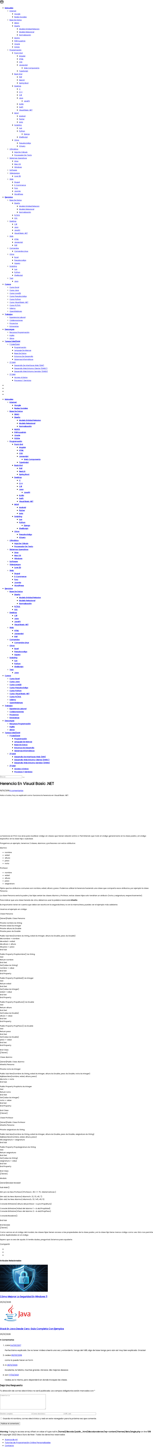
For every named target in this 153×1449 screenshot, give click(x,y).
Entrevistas (14, 326)
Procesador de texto (23, 155)
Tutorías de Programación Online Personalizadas (28, 1442)
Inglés (12, 335)
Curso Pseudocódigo (18, 296)
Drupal (17, 182)
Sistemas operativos (18, 158)
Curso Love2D (15, 293)
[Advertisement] (76, 815)
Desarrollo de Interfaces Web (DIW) (29, 365)
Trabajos (9, 314)
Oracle (17, 44)
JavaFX (27, 101)
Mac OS (17, 164)
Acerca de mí (11, 1439)
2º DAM (12, 374)
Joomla (17, 191)
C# (20, 95)
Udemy (13, 308)
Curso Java (14, 290)
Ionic (21, 122)
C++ (21, 92)
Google (17, 14)
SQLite (17, 47)
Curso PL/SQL (15, 305)
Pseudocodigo (20, 260)
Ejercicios (9, 197)
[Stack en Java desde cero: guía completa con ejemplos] (18, 1323)
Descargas (9, 329)
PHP (20, 77)
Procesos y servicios (22, 380)
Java (21, 98)
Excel (16, 257)
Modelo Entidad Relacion (29, 206)
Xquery (17, 263)
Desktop (17, 86)
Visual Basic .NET (26, 110)
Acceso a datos (20, 377)
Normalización (25, 35)
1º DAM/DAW (15, 344)
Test (11, 278)
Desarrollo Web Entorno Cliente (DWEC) (30, 368)
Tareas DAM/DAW (12, 341)
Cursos (8, 284)
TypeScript (23, 71)
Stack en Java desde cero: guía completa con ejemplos (32, 1328)
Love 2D (17, 176)
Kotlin (21, 104)
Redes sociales (20, 17)
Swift (21, 107)
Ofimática (14, 149)
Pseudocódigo (25, 143)
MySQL (17, 38)
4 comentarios (16, 790)
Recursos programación (19, 332)
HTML (21, 59)
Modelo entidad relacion (29, 29)
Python (22, 131)
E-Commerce (20, 185)
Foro (16, 188)
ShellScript (23, 137)
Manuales (9, 8)
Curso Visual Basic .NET (19, 302)
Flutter (22, 119)
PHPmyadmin (19, 41)
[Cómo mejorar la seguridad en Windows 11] (24, 1291)
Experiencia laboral (17, 317)
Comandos (14, 248)
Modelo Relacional (26, 32)
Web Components (31, 68)
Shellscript (18, 275)
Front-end (18, 53)
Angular (22, 56)
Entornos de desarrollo (23, 356)
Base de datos (16, 20)
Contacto (9, 1445)
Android (22, 116)
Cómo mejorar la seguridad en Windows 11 (23, 1296)
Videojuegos (15, 173)
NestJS (22, 80)
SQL (15, 218)
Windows (18, 167)
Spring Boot (24, 83)
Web (11, 179)
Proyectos (14, 323)
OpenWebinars (16, 311)
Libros (12, 338)
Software (13, 170)
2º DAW (13, 362)
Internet (13, 11)
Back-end (18, 74)
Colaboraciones (16, 320)
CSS (20, 62)
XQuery (22, 146)
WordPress (18, 194)
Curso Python (15, 299)
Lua (20, 128)
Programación (15, 50)
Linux (16, 161)
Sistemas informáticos (23, 359)
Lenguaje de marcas (22, 350)
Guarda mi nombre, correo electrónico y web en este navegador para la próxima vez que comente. (49, 1418)
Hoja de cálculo (20, 152)
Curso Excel (14, 287)
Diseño (17, 26)
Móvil (16, 113)
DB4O (16, 23)
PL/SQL (17, 215)
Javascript (23, 65)
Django (27, 134)
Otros (16, 140)
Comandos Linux (21, 251)
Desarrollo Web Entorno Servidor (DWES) (31, 371)
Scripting (18, 125)
